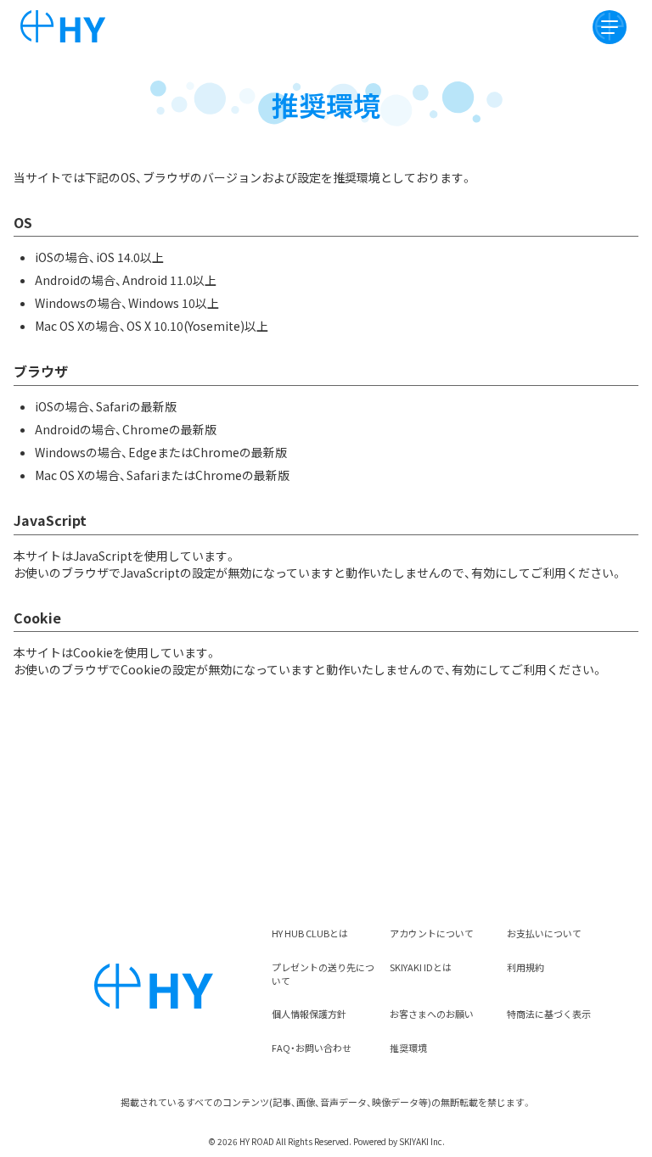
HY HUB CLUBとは (310, 933)
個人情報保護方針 (309, 1013)
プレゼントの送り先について (323, 973)
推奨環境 (408, 1047)
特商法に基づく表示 (549, 1013)
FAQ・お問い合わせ (311, 1047)
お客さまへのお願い (432, 1013)
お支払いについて (544, 933)
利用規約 (525, 967)
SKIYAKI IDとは (421, 967)
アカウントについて (432, 933)
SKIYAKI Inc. (422, 1141)
